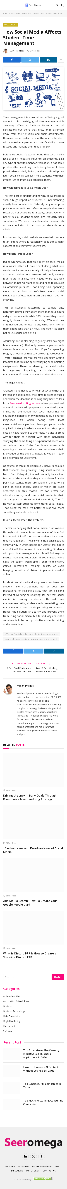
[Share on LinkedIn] (48, 60)
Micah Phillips (18, 50)
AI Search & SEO (11, 996)
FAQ (57, 1166)
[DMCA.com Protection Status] (43, 1179)
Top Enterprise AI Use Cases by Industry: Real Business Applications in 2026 (41, 1054)
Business (7, 1006)
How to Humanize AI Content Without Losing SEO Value (40, 1068)
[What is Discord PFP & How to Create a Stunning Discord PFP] (33, 928)
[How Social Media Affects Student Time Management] (33, 108)
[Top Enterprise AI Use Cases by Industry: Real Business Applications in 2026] (11, 1054)
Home (6, 13)
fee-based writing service (25, 403)
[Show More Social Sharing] (61, 60)
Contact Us (49, 1170)
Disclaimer (17, 1170)
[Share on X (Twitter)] (30, 60)
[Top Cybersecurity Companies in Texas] (11, 1088)
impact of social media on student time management (31, 639)
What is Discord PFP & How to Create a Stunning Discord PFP (29, 955)
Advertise (23, 1166)
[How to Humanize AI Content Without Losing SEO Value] (11, 1071)
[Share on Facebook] (12, 60)
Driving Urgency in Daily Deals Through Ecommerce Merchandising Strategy (30, 797)
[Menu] (5, 5)
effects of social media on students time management (32, 634)
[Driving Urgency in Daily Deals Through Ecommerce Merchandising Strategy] (33, 770)
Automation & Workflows (16, 1001)
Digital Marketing (11, 1021)
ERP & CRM (10, 1166)
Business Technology (14, 1011)
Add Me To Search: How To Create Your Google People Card (30, 902)
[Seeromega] (33, 5)
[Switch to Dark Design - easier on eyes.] (57, 5)
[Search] (62, 5)
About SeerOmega (42, 1166)
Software (7, 1031)
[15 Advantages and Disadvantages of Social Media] (33, 822)
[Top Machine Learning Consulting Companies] (11, 1104)
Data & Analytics (11, 1016)
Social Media (16, 13)
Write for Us (33, 1170)
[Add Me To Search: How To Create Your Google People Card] (33, 875)
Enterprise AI (9, 1026)
